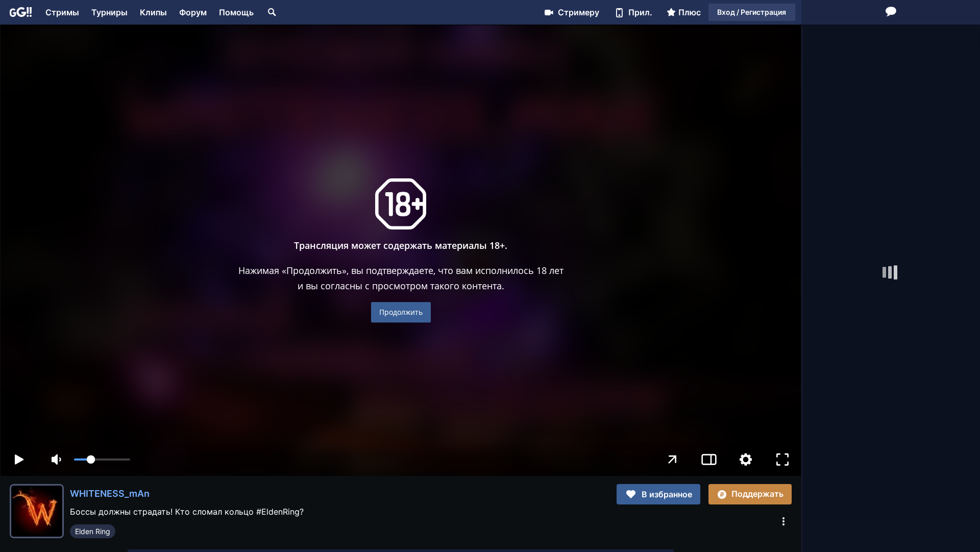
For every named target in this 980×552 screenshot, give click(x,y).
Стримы (62, 12)
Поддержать (757, 494)
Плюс (689, 12)
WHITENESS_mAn (110, 493)
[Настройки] (745, 459)
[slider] (102, 459)
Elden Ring (92, 531)
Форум (193, 12)
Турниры (109, 12)
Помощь (236, 12)
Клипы (153, 12)
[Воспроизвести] (19, 459)
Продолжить (401, 312)
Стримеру (578, 12)
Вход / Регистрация (751, 12)
